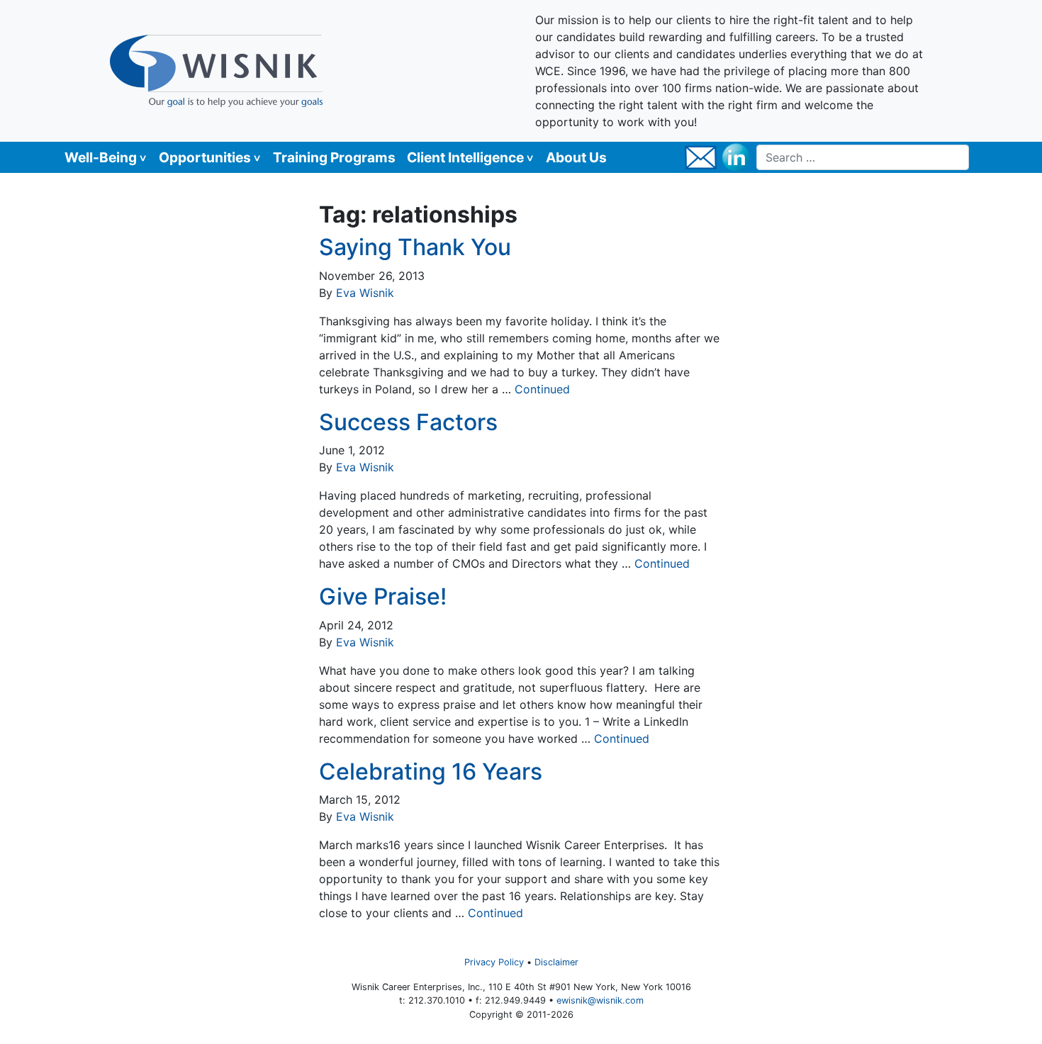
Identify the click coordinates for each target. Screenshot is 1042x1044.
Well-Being (101, 157)
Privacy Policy (494, 962)
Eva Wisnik (365, 293)
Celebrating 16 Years (430, 771)
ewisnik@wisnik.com (600, 1000)
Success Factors (408, 422)
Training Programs (334, 157)
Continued (542, 389)
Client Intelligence (465, 157)
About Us (576, 157)
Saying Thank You (415, 247)
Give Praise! (383, 596)
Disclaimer (556, 962)
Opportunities (205, 157)
